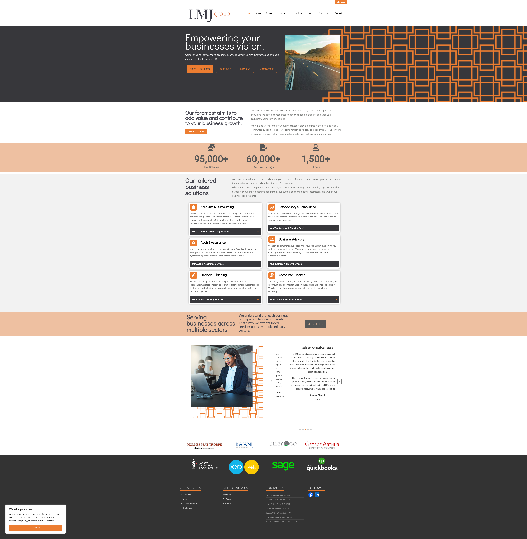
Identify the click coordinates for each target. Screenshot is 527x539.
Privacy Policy (229, 503)
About (259, 13)
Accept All (35, 527)
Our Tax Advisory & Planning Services (288, 228)
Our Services (185, 494)
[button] (225, 231)
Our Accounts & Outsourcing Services (210, 231)
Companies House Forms (190, 503)
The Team (298, 13)
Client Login (341, 2)
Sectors (283, 13)
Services (269, 13)
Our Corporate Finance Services (286, 299)
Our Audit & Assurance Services (208, 264)
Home (249, 13)
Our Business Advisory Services (286, 264)
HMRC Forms (186, 508)
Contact (338, 13)
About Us (227, 494)
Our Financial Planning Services (207, 299)
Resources (323, 13)
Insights (310, 13)
